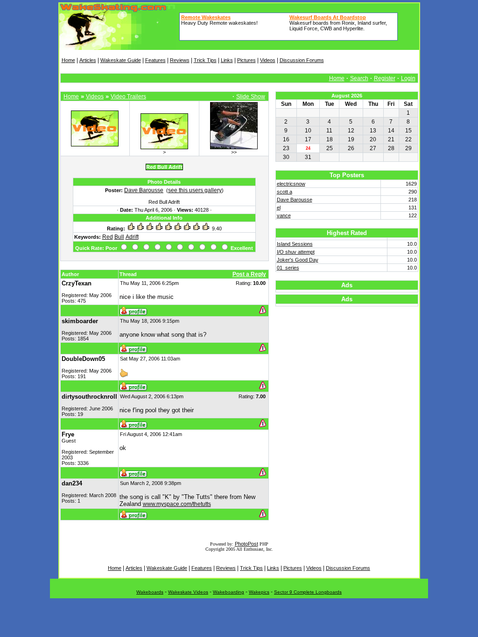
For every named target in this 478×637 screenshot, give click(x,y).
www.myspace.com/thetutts (177, 504)
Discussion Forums (302, 60)
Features (155, 60)
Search (359, 78)
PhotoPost (246, 544)
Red (107, 237)
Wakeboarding (228, 592)
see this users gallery (195, 190)
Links (227, 60)
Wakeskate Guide (120, 60)
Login (408, 78)
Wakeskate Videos (188, 592)
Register (384, 78)
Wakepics (259, 592)
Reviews (180, 60)
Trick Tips (205, 60)
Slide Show (250, 96)
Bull (119, 237)
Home (68, 60)
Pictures (246, 60)
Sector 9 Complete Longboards (308, 592)
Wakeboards (149, 592)
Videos (267, 60)
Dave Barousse (143, 190)
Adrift (132, 237)
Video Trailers (128, 96)
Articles (87, 60)
